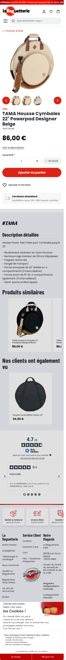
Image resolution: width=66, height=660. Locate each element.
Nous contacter (10, 565)
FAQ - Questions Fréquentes (31, 560)
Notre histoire (9, 544)
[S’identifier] (44, 11)
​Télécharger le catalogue (10, 558)
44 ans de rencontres (8, 590)
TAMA (4, 109)
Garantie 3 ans (30, 546)
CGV (25, 552)
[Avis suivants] (59, 476)
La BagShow (8, 550)
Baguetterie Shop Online (8, 581)
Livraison (27, 541)
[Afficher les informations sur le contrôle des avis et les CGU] (50, 455)
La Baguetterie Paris (51, 546)
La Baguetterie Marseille (51, 596)
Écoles (5, 597)
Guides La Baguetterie (8, 572)
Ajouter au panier (32, 172)
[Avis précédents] (5, 476)
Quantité (7, 155)
